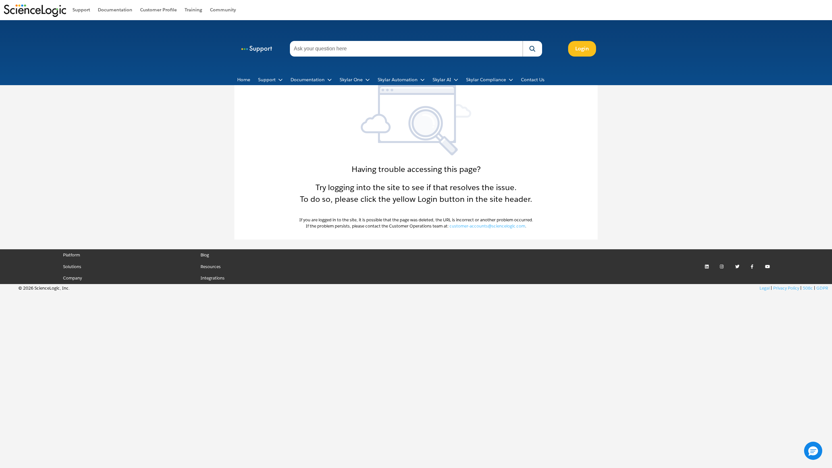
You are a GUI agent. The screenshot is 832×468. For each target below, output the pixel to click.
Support (81, 10)
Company (72, 278)
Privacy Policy (786, 288)
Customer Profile (158, 10)
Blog (205, 255)
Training (193, 10)
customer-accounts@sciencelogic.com (487, 226)
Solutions (72, 266)
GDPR (822, 288)
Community (223, 10)
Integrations (213, 278)
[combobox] (406, 49)
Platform (71, 255)
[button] (532, 49)
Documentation (115, 10)
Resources (211, 266)
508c (808, 288)
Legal (765, 288)
